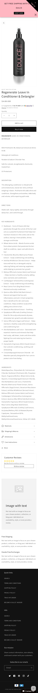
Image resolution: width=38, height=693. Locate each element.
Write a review (19, 466)
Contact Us (29, 691)
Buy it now (19, 129)
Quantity (4, 111)
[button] (19, 106)
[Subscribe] (31, 667)
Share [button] (6, 448)
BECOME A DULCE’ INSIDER (13, 602)
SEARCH (7, 578)
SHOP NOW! (19, 13)
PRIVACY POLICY (9, 593)
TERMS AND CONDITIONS (12, 583)
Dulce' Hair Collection (13, 689)
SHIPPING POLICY (10, 588)
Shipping (4, 107)
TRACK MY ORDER (10, 598)
